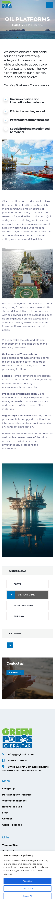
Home (16, 25)
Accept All (27, 881)
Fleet (5, 813)
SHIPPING (19, 616)
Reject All (27, 896)
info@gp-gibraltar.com (21, 754)
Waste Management (14, 801)
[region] (27, 876)
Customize (27, 888)
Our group (8, 789)
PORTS (17, 584)
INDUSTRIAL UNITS (23, 605)
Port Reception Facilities (17, 795)
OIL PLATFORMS (26, 595)
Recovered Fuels (12, 807)
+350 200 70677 (17, 761)
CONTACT (15, 672)
